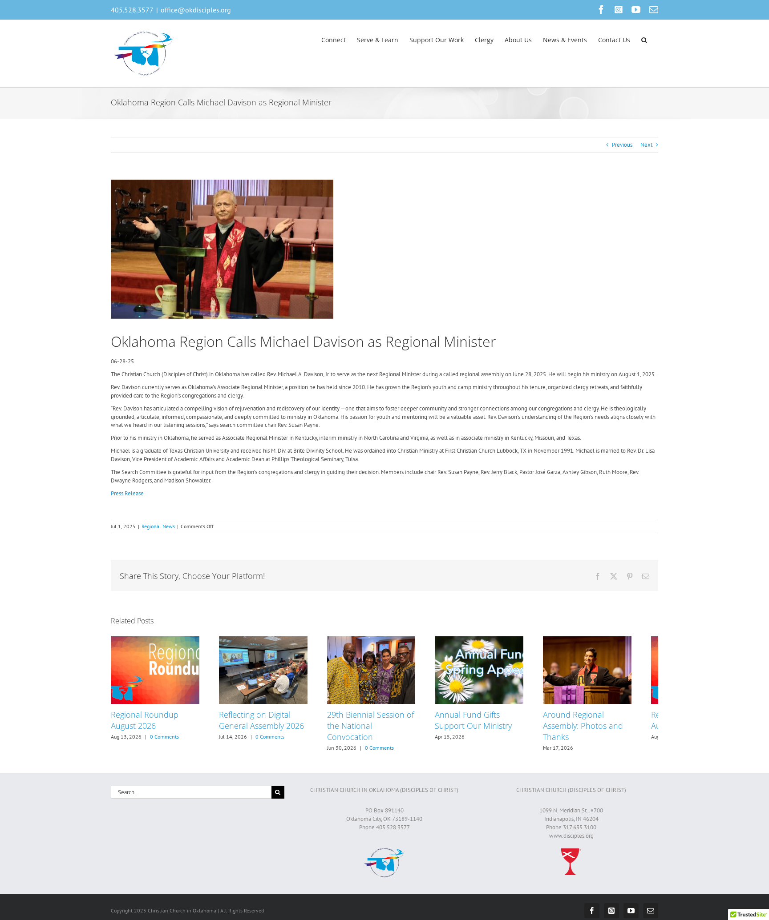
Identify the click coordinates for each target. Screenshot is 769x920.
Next (646, 145)
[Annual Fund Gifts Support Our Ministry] (498, 640)
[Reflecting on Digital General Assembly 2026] (271, 640)
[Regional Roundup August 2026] (158, 640)
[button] (644, 39)
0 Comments (164, 740)
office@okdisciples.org (196, 9)
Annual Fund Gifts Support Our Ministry (489, 724)
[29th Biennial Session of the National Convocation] (385, 640)
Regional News (158, 526)
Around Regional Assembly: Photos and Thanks (604, 729)
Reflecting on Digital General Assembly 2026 (266, 724)
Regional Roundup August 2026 (144, 724)
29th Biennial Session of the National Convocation (384, 724)
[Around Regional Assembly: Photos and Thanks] (611, 640)
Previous (622, 145)
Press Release (127, 493)
